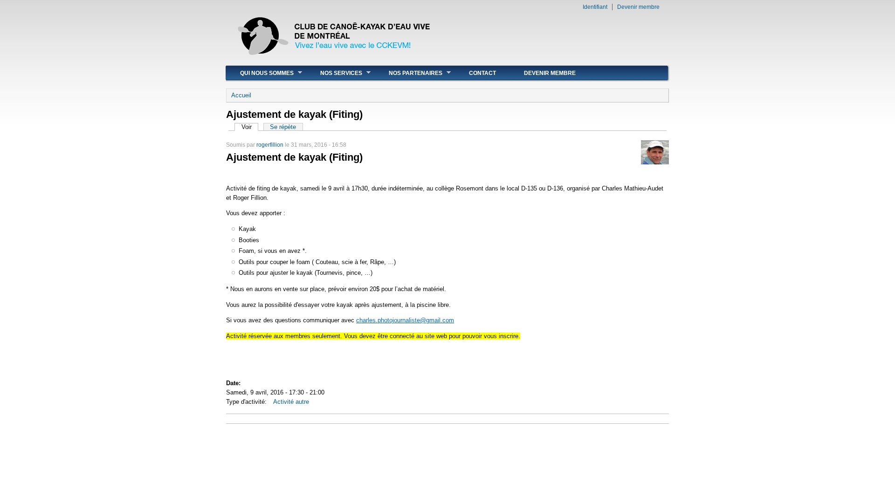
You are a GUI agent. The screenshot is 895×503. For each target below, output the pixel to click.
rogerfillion (269, 145)
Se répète (283, 126)
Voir (249, 126)
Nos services (334, 72)
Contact (482, 73)
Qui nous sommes (260, 72)
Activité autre (291, 401)
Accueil (241, 95)
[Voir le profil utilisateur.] (655, 162)
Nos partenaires (408, 72)
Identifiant (595, 7)
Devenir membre (638, 7)
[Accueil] (335, 60)
